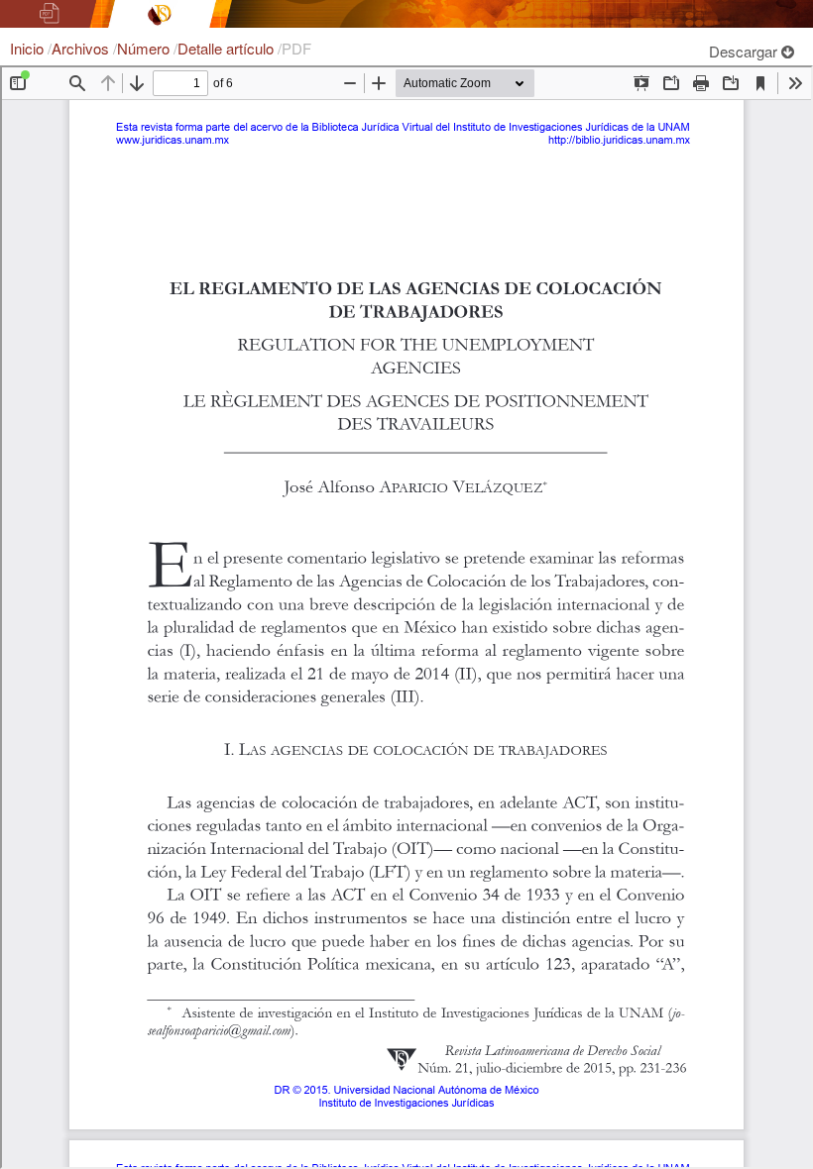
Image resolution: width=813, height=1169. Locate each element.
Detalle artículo (227, 48)
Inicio (29, 48)
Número (145, 48)
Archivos (82, 48)
